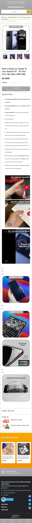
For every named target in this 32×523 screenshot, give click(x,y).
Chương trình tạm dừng (16, 419)
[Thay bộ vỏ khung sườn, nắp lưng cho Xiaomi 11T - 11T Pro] (23, 449)
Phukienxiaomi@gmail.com (9, 492)
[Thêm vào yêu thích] (28, 50)
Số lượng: (4, 82)
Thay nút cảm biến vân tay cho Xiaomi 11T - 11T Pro (7, 458)
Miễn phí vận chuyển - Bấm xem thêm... (20, 425)
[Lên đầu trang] (29, 512)
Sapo (19, 517)
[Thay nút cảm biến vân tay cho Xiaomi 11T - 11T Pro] (8, 449)
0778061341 (21, 3)
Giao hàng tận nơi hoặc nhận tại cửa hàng (16, 88)
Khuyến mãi (5, 416)
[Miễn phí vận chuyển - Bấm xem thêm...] (6, 426)
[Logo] (16, 7)
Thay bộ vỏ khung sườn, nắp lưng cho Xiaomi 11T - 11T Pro (23, 458)
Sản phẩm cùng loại (9, 437)
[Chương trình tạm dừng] (6, 421)
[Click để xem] (16, 38)
